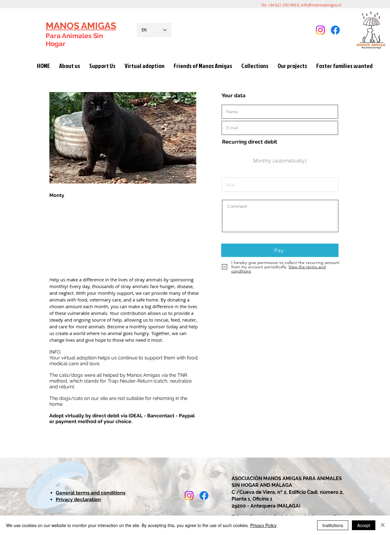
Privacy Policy (263, 525)
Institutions (332, 525)
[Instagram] (320, 30)
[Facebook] (335, 30)
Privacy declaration (78, 499)
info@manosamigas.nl (321, 5)
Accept (363, 525)
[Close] (382, 525)
